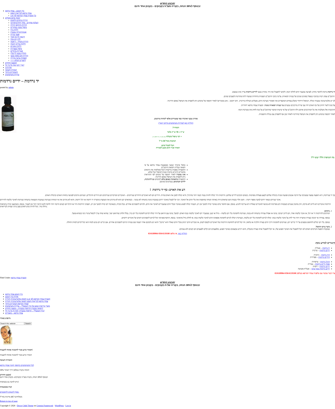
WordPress (59, 406)
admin (11, 87)
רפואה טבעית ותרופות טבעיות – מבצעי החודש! (24, 308)
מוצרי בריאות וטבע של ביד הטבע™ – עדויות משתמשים (27, 306)
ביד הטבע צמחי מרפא (14, 294)
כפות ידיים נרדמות (322, 264)
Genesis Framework (45, 406)
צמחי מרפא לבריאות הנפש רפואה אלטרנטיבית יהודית (26, 301)
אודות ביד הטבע (11, 296)
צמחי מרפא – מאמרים (14, 313)
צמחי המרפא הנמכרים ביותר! (17, 304)
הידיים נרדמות (324, 257)
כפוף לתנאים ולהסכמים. (9, 392)
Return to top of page (9, 401)
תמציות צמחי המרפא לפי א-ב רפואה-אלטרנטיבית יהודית (27, 299)
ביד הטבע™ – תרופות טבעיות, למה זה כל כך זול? (24, 311)
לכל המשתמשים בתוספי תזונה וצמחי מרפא (17, 365)
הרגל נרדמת (325, 262)
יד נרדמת (326, 248)
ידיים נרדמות (325, 250)
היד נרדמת (325, 255)
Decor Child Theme (25, 406)
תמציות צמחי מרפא (18, 278)
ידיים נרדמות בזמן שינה (320, 269)
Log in (68, 406)
